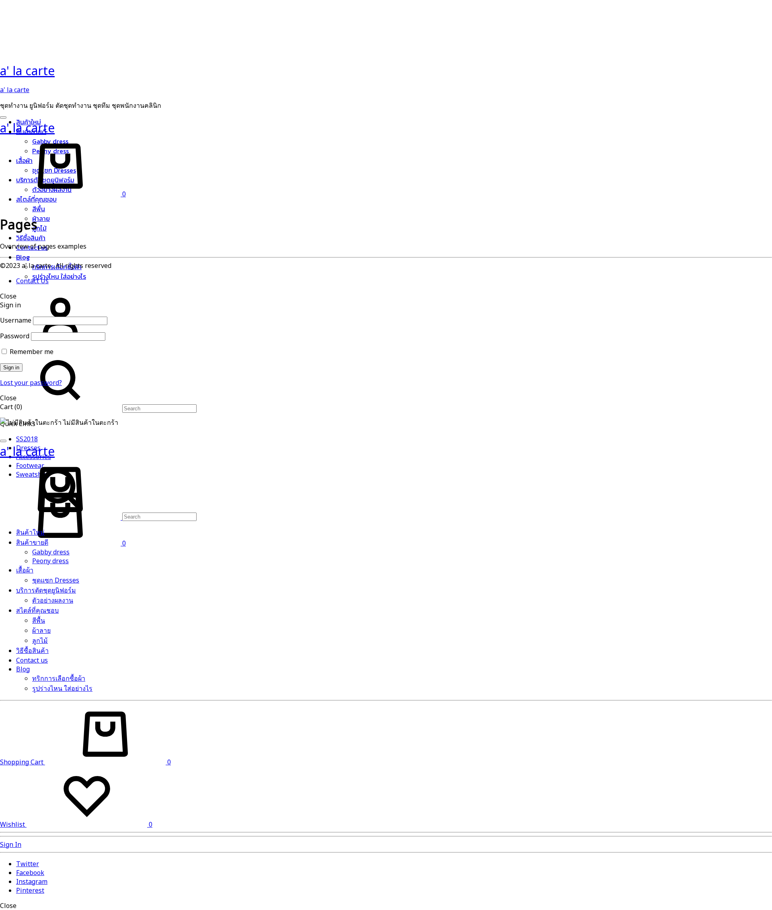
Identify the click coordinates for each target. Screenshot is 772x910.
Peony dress (50, 560)
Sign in (11, 367)
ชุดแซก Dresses (55, 580)
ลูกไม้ (39, 228)
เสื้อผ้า (24, 570)
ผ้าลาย (41, 218)
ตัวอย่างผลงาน (52, 600)
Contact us (32, 660)
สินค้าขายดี (32, 542)
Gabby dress (51, 552)
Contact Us (32, 280)
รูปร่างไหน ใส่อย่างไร (59, 276)
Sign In (10, 844)
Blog (23, 257)
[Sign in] (60, 345)
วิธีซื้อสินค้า (30, 238)
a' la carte (14, 89)
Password (14, 335)
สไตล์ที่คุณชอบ (36, 199)
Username (15, 320)
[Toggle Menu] (3, 117)
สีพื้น (38, 209)
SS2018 (27, 438)
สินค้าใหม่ (30, 532)
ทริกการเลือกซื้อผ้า (58, 678)
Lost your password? (31, 382)
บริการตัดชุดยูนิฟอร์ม (46, 590)
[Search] (98, 408)
